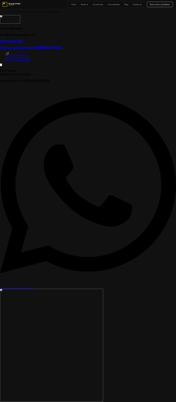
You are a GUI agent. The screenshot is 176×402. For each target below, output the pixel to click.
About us (84, 4)
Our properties (114, 4)
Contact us (137, 4)
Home (73, 4)
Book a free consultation (160, 4)
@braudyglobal (11, 41)
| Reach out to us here (31, 47)
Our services (98, 4)
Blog (126, 4)
